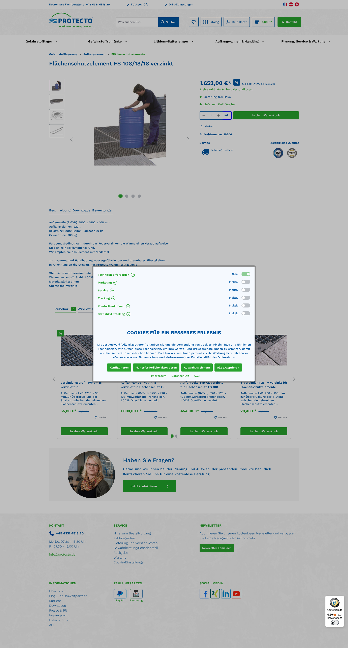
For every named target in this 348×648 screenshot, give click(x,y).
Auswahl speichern (197, 367)
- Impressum (158, 375)
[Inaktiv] (245, 282)
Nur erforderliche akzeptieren (156, 367)
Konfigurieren (119, 367)
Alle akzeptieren (228, 367)
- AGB (196, 375)
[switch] (335, 622)
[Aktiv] (245, 274)
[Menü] (341, 598)
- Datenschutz (179, 375)
